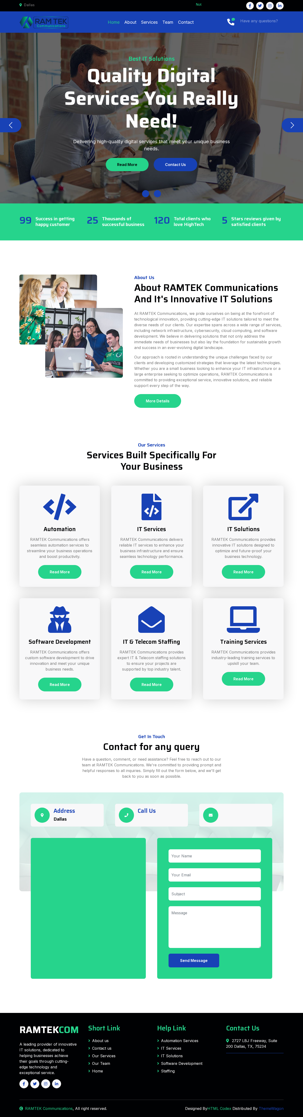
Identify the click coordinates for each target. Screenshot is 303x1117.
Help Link (171, 1028)
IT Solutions (172, 1055)
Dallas (60, 819)
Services (149, 22)
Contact (186, 22)
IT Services (171, 1048)
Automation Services (179, 1040)
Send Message (194, 960)
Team (167, 22)
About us (100, 1040)
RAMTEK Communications (49, 1108)
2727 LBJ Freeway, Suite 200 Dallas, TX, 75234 (251, 1043)
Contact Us (175, 164)
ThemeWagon (271, 1108)
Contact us (101, 1048)
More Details (157, 401)
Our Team (101, 1063)
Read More (127, 164)
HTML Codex (219, 1108)
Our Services (104, 1055)
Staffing (168, 1071)
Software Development (181, 1063)
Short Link (104, 1028)
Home (114, 22)
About (130, 22)
